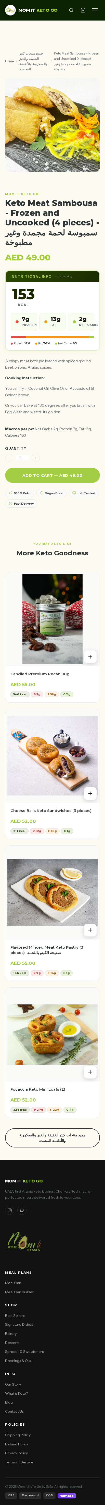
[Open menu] (95, 10)
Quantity (16, 448)
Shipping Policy (18, 1435)
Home (9, 61)
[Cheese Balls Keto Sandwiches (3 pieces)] (52, 756)
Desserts (12, 1342)
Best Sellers (14, 1315)
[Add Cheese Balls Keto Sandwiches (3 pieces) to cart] (90, 793)
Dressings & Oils (18, 1360)
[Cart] (83, 10)
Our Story (13, 1384)
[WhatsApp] (22, 1210)
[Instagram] (9, 1210)
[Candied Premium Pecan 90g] (52, 619)
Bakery (11, 1333)
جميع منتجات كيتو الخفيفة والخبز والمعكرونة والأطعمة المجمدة (33, 61)
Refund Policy (16, 1444)
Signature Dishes (19, 1324)
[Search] (71, 10)
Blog (9, 1402)
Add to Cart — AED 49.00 (52, 475)
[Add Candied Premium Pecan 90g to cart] (90, 656)
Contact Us (14, 1411)
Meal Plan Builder (19, 1292)
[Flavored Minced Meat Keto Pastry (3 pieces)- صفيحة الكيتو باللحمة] (52, 893)
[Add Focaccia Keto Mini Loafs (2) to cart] (90, 1072)
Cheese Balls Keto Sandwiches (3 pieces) (50, 810)
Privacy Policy (16, 1453)
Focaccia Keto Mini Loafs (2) (37, 1089)
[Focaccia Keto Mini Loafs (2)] (52, 1035)
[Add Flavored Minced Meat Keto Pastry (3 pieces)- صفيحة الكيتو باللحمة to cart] (90, 930)
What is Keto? (16, 1393)
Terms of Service (19, 1462)
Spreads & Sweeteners (24, 1351)
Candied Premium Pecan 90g (40, 673)
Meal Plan (13, 1283)
